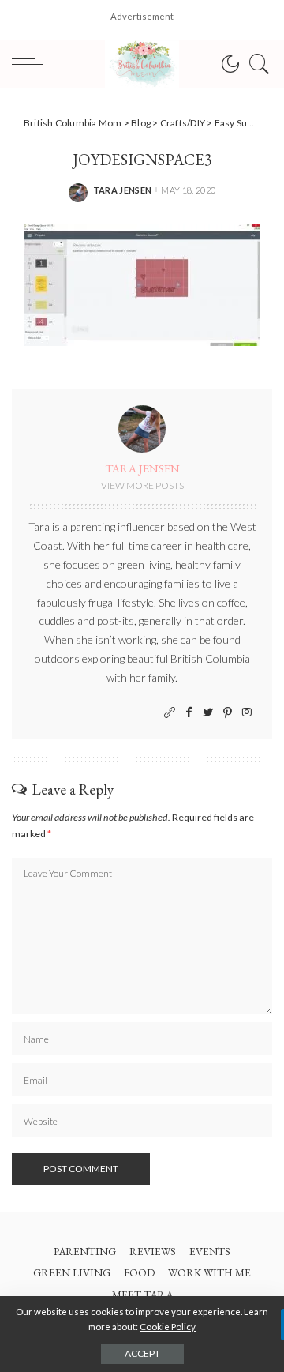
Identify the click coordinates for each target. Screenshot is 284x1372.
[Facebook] (189, 713)
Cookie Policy (168, 1326)
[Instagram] (246, 713)
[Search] (255, 64)
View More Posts (142, 485)
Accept (142, 1353)
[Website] (169, 713)
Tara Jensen (122, 190)
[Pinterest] (227, 713)
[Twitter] (208, 713)
